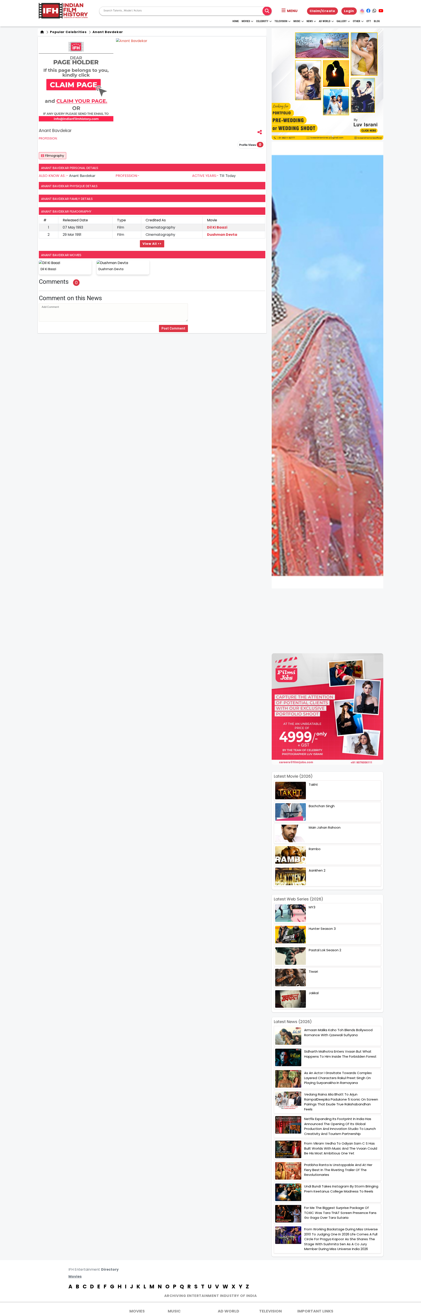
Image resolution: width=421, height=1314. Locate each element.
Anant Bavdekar (107, 32)
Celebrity (262, 21)
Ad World (324, 21)
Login (349, 11)
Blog (377, 21)
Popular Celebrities (68, 32)
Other (356, 21)
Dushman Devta (222, 234)
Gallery (342, 21)
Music (296, 21)
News (310, 21)
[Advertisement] (330, 621)
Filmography (54, 155)
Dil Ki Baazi (217, 227)
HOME (235, 21)
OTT (368, 21)
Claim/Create (322, 11)
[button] (289, 11)
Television (281, 21)
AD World (228, 1311)
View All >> (152, 243)
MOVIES (137, 1311)
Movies (246, 21)
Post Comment (173, 328)
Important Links (315, 1311)
